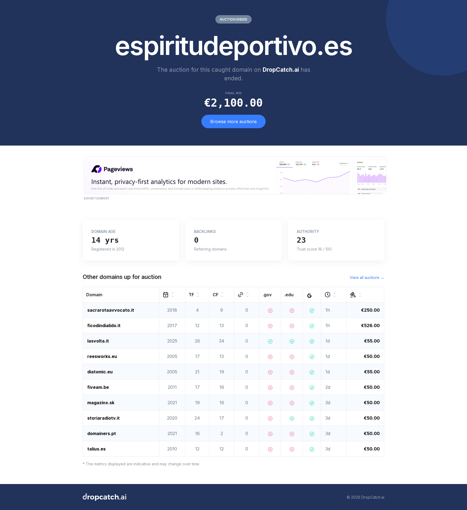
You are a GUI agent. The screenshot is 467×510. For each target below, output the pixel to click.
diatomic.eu (100, 371)
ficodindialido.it (104, 325)
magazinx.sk (100, 402)
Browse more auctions (233, 121)
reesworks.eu (102, 356)
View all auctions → (367, 277)
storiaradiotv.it (103, 418)
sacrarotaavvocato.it (110, 310)
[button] (121, 294)
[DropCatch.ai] (104, 497)
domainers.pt (101, 433)
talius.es (96, 449)
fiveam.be (98, 387)
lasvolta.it (98, 341)
